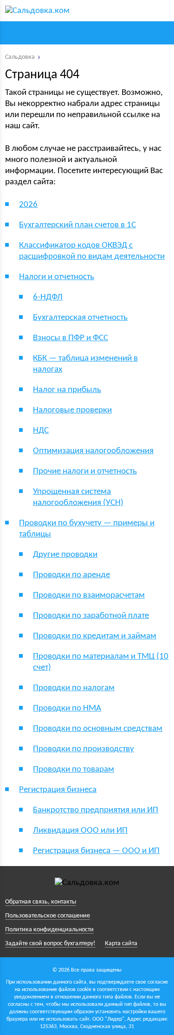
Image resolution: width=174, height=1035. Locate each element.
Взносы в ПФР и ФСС (70, 338)
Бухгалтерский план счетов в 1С (77, 225)
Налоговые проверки (72, 410)
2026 (28, 204)
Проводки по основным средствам (97, 728)
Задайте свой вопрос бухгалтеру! (50, 943)
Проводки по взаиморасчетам (89, 595)
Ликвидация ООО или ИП (80, 830)
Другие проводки (65, 554)
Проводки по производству (83, 749)
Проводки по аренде (71, 575)
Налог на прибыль (67, 390)
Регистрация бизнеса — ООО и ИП (96, 851)
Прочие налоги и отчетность (85, 471)
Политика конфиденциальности (49, 929)
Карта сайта (121, 943)
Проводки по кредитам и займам (94, 636)
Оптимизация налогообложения (93, 451)
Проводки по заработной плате (91, 615)
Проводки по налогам (74, 688)
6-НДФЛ (48, 297)
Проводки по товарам (73, 769)
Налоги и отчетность (56, 277)
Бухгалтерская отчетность (80, 317)
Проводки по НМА (67, 708)
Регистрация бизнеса (58, 790)
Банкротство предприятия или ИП (95, 810)
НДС (41, 430)
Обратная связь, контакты (40, 901)
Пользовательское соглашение (47, 915)
